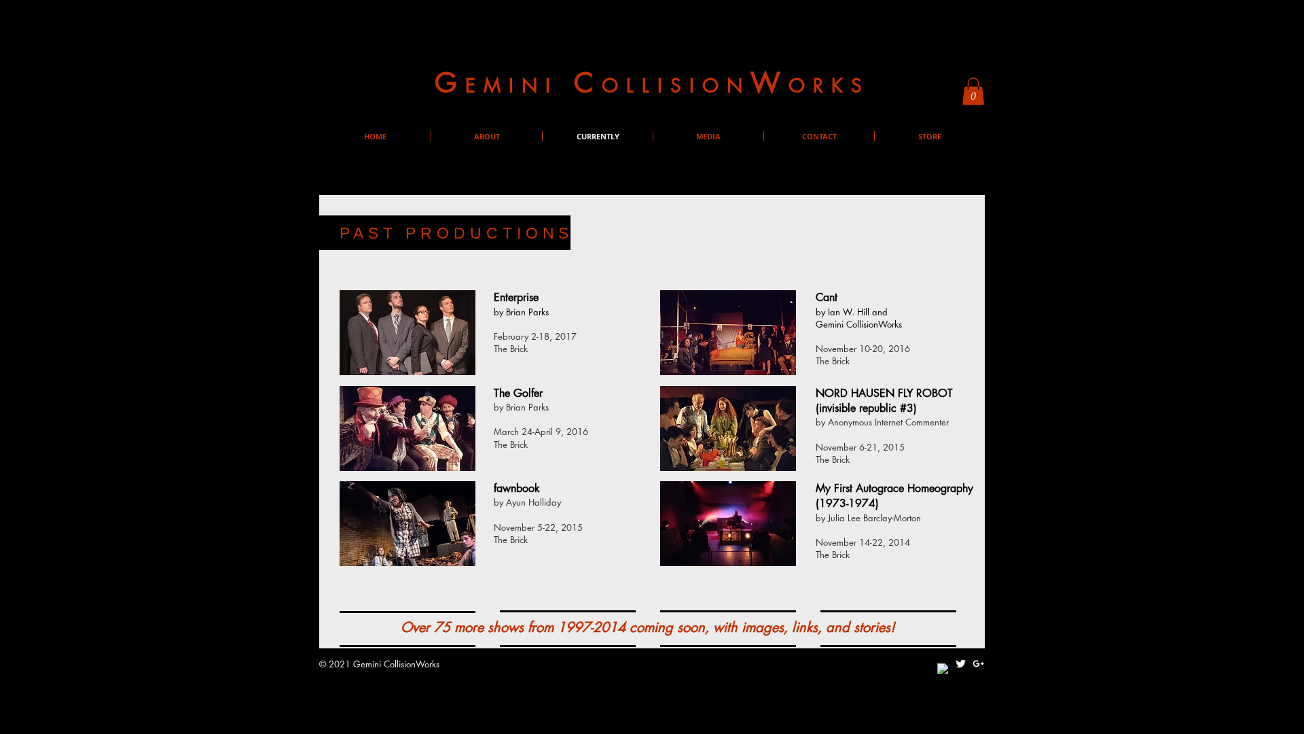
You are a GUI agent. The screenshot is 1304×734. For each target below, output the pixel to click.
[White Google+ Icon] (978, 663)
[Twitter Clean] (960, 663)
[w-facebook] (943, 669)
